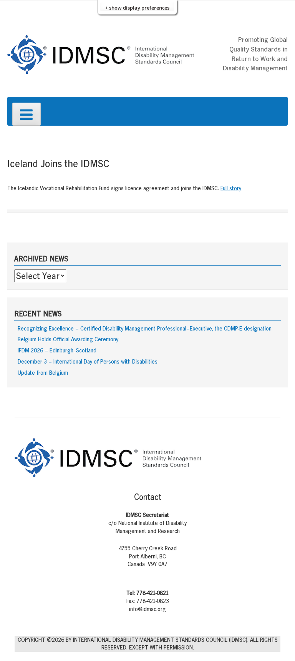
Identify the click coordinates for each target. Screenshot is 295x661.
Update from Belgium (43, 372)
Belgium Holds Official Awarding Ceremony (68, 339)
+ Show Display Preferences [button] (137, 7)
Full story (230, 188)
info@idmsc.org (147, 609)
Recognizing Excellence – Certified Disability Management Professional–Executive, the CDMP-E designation (145, 328)
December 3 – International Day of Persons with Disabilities (87, 361)
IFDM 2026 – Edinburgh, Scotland (57, 350)
